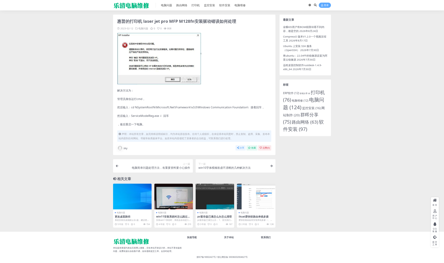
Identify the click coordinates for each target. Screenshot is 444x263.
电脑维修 (240, 5)
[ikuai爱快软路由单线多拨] (256, 196)
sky (125, 148)
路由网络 (181, 5)
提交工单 (155, 251)
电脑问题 (166, 5)
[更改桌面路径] (132, 196)
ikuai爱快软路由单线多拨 (254, 216)
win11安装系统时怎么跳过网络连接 (173, 218)
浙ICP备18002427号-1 (207, 257)
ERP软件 (291, 93)
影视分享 (305, 93)
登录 (326, 5)
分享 (242, 148)
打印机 (195, 5)
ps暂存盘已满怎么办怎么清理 (214, 216)
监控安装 (209, 5)
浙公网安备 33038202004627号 (233, 257)
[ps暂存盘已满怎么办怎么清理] (215, 196)
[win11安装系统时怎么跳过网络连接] (173, 196)
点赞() (266, 148)
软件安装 (224, 5)
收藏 (253, 148)
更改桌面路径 (122, 216)
